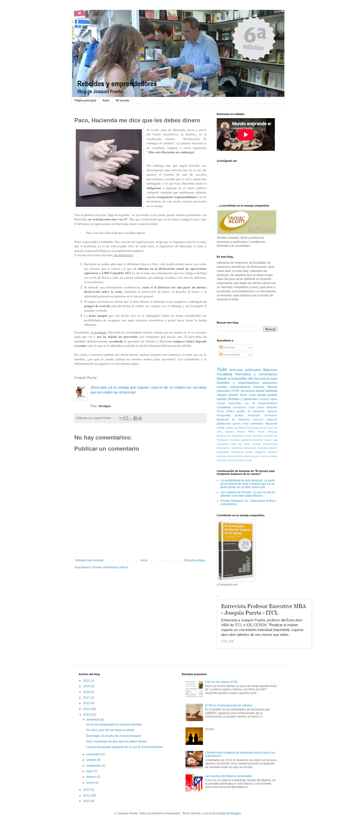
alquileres (246, 440)
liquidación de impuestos (233, 419)
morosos (258, 419)
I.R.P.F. (235, 391)
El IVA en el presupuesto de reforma (228, 705)
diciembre (93, 719)
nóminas (221, 456)
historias (258, 387)
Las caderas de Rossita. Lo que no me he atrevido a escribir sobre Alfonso (247, 494)
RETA (251, 431)
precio (248, 456)
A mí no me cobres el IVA (221, 682)
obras (230, 456)
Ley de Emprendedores (261, 403)
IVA (250, 378)
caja (275, 440)
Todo (222, 369)
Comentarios (231, 354)
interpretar (254, 415)
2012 (87, 789)
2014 (87, 709)
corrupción (222, 444)
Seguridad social (241, 435)
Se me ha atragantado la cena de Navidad (114, 724)
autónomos (270, 383)
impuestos (223, 391)
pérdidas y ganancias (242, 399)
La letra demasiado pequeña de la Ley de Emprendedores (124, 747)
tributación (271, 423)
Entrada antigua (194, 560)
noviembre (93, 754)
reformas (221, 460)
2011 (87, 795)
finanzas (263, 448)
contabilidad (224, 407)
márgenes (260, 452)
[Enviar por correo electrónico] (121, 418)
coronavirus (239, 407)
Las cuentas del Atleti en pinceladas (228, 776)
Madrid (229, 431)
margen (222, 395)
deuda (261, 395)
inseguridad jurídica (230, 415)
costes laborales (267, 407)
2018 (87, 692)
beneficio (258, 440)
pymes (237, 423)
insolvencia (237, 452)
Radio (261, 431)
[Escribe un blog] (126, 418)
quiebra (273, 456)
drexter (209, 729)
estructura (237, 448)
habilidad (271, 391)
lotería (249, 452)
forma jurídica (225, 411)
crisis (252, 395)
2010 (87, 801)
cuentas (222, 387)
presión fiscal (238, 395)
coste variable (252, 444)
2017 (87, 697)
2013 (87, 714)
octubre (91, 760)
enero (90, 782)
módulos (272, 452)
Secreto (272, 387)
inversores (271, 415)
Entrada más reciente (90, 560)
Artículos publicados (245, 370)
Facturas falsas (267, 399)
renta (245, 423)
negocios (272, 419)
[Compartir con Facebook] (135, 418)
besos (268, 440)
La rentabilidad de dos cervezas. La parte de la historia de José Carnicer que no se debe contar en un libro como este (247, 484)
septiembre (94, 765)
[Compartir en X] (130, 418)
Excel (263, 427)
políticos (239, 456)
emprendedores (240, 387)
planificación (224, 423)
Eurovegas (253, 427)
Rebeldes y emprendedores (238, 383)
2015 (87, 703)
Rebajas (272, 431)
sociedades (256, 423)
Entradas (228, 347)
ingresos (272, 411)
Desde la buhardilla (231, 378)
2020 (87, 686)
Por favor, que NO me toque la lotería (110, 730)
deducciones (270, 444)
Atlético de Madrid (236, 427)
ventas (221, 427)
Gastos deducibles (229, 403)
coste (251, 407)
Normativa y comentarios (256, 374)
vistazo (242, 460)
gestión (272, 395)
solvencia (232, 460)
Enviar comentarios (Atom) (110, 567)
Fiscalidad (224, 374)
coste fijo (236, 444)
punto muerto (260, 456)
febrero (91, 777)
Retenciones (224, 435)
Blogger (236, 813)
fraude (260, 391)
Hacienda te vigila (265, 378)
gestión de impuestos (251, 411)
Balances (270, 370)
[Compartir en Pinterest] (140, 418)
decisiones (248, 391)
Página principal (85, 100)
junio (90, 771)
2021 (87, 680)
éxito (249, 460)
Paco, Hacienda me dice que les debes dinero (116, 741)
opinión (222, 399)
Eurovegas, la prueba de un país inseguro (113, 736)
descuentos (223, 448)
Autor (105, 100)
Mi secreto (122, 100)
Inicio (143, 560)
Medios (241, 431)
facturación (250, 448)
